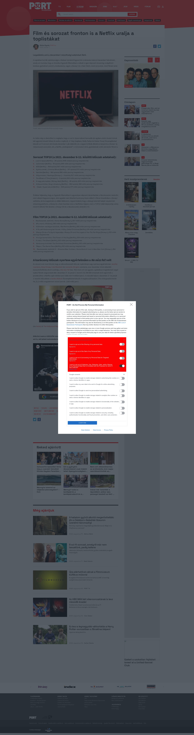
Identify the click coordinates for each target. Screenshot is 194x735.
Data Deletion (85, 430)
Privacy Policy (108, 430)
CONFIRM (82, 423)
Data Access (97, 430)
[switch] (122, 344)
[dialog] (97, 367)
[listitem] (97, 340)
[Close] (132, 305)
